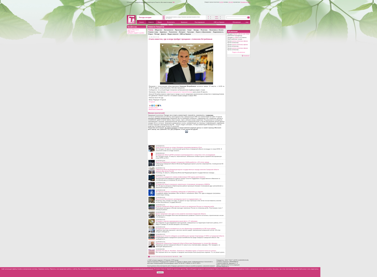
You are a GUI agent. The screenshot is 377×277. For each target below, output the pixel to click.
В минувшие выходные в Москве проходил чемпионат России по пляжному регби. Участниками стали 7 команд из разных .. (189, 208)
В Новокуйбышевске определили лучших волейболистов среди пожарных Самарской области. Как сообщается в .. (190, 237)
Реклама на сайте (245, 2)
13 (164, 256)
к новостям (159, 109)
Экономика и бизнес (216, 30)
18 (173, 256)
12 (163, 256)
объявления (246, 55)
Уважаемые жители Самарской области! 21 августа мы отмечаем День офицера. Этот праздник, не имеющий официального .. (188, 244)
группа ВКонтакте (133, 29)
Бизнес (141, 22)
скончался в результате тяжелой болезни (179, 92)
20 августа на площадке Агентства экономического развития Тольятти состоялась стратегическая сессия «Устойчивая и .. (190, 215)
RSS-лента (131, 31)
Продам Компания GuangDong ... (238, 34)
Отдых (150, 34)
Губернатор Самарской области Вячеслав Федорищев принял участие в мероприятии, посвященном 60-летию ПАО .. (190, 163)
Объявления (237, 22)
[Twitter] (154, 105)
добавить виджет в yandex (136, 33)
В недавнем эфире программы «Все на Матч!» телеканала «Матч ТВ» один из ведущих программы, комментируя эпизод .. (188, 193)
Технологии (173, 32)
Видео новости (173, 34)
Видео (160, 22)
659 (181, 256)
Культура (190, 32)
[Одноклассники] (156, 105)
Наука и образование (203, 32)
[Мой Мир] (158, 105)
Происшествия (180, 30)
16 (170, 256)
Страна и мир (153, 32)
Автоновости (168, 30)
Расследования (200, 22)
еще (247, 22)
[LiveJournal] (160, 105)
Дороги (163, 34)
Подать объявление (238, 52)
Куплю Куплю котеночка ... (238, 41)
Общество (158, 30)
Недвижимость (218, 32)
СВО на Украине (219, 22)
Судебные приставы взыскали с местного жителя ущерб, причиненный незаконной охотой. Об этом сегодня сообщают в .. (188, 230)
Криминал (184, 22)
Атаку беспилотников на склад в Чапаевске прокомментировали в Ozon (183, 17)
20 (177, 256)
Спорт (189, 30)
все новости (169, 18)
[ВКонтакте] (152, 105)
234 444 (230, 2)
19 (175, 256)
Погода (156, 34)
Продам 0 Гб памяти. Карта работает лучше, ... (237, 38)
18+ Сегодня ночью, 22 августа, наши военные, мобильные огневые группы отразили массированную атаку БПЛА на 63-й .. (189, 156)
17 (171, 256)
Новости (151, 22)
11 (161, 256)
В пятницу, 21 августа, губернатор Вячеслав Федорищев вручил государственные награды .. (187, 171)
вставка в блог (153, 107)
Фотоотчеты (171, 22)
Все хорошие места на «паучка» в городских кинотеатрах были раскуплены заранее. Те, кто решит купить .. (190, 252)
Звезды (196, 30)
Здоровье (163, 32)
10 (159, 256)
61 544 (221, 2)
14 (166, 256)
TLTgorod (152, 102)
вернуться (152, 109)
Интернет (182, 32)
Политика (204, 30)
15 (168, 256)
